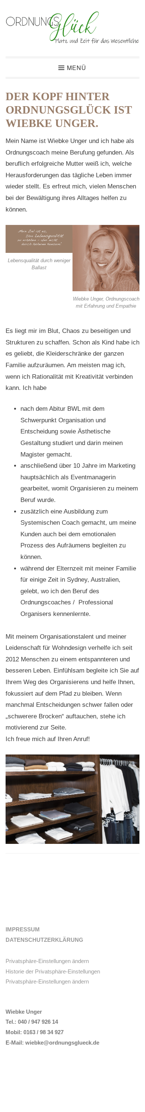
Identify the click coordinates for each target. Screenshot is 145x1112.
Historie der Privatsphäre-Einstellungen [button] (53, 971)
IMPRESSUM (23, 929)
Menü (76, 67)
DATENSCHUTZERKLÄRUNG (44, 940)
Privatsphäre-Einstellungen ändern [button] (47, 961)
